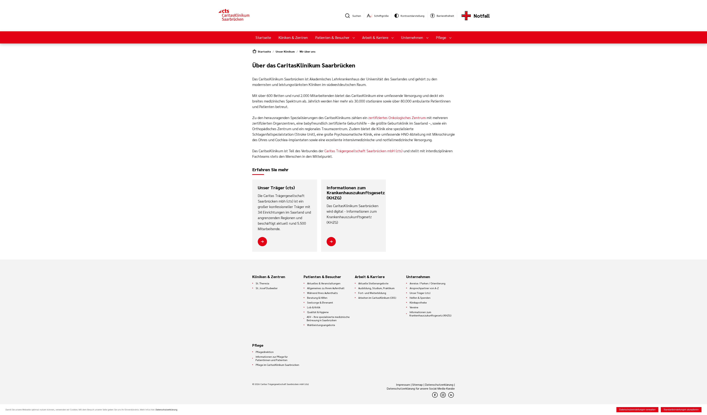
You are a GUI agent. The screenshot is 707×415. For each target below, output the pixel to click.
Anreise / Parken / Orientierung (427, 283)
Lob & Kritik (313, 307)
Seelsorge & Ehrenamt (320, 302)
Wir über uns (307, 51)
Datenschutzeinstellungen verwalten (637, 409)
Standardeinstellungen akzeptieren (681, 409)
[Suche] (348, 15)
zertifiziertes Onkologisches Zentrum (397, 117)
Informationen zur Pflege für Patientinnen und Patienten (272, 358)
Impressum (403, 384)
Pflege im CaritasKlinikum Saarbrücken (277, 364)
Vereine (414, 307)
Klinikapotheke (418, 302)
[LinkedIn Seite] (451, 395)
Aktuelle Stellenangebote (373, 283)
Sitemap (417, 384)
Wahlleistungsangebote (321, 325)
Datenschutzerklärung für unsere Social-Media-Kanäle (421, 388)
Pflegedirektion (265, 351)
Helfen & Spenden (420, 297)
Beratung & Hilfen (317, 297)
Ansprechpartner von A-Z (424, 288)
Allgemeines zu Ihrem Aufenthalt (325, 288)
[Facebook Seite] (435, 395)
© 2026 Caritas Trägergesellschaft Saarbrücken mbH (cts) (280, 384)
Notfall (482, 15)
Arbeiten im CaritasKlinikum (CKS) (377, 297)
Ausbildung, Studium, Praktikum (376, 288)
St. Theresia (262, 283)
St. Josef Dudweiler (267, 288)
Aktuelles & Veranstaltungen (323, 283)
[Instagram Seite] (443, 395)
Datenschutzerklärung (439, 384)
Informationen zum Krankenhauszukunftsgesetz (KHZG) (353, 192)
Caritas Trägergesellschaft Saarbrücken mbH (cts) (363, 150)
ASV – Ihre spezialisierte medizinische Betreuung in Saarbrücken (328, 318)
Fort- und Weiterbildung (372, 292)
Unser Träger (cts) (276, 187)
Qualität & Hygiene (318, 312)
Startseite (263, 37)
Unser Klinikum (285, 51)
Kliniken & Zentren (293, 37)
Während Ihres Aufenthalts (322, 292)
